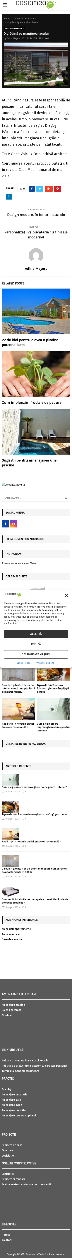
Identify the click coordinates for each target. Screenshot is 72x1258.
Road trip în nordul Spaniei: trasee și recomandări (18, 725)
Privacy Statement (45, 663)
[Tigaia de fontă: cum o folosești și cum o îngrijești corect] (53, 670)
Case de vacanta (12, 939)
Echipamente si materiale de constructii (26, 1184)
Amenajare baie (11, 1099)
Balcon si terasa (11, 1010)
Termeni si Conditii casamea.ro (21, 1071)
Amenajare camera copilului (19, 1115)
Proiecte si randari (13, 1179)
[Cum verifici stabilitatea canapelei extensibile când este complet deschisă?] (10, 892)
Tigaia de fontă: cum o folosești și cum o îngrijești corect (53, 688)
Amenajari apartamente (16, 929)
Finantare (7, 1150)
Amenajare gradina (13, 1004)
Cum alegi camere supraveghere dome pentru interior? (53, 727)
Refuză (36, 644)
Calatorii (7, 1240)
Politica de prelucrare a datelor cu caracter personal (34, 1065)
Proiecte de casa (12, 1145)
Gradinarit (8, 1015)
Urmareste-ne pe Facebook (26, 743)
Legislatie (8, 1155)
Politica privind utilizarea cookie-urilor (26, 1060)
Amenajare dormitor (14, 1110)
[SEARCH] (66, 498)
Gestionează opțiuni (36, 654)
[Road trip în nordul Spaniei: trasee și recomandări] (18, 709)
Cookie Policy (23, 663)
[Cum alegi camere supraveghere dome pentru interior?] (53, 709)
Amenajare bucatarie (14, 1094)
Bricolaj (6, 1089)
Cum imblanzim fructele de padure (31, 402)
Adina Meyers (13, 38)
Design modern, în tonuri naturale (36, 215)
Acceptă (36, 634)
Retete (6, 1234)
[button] (66, 595)
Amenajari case (11, 934)
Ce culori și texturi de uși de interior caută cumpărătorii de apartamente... (18, 688)
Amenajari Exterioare (14, 28)
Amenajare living (12, 1105)
